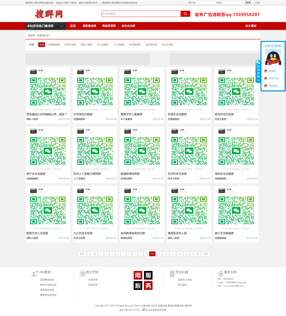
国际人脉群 (86, 44)
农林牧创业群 (47, 290)
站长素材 (251, 25)
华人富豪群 (103, 44)
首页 (73, 25)
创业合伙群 (128, 25)
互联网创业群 (47, 279)
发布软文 (273, 85)
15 (186, 253)
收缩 (258, 71)
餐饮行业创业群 (48, 284)
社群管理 (93, 279)
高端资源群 (109, 25)
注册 (257, 2)
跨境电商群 (135, 44)
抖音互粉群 (70, 44)
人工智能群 (119, 44)
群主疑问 (182, 284)
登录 (248, 2)
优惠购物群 (54, 44)
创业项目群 (151, 44)
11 (159, 253)
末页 (206, 253)
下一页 (195, 253)
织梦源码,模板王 (48, 13)
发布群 (272, 71)
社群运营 (93, 284)
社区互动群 (167, 44)
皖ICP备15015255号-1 (131, 310)
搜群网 (31, 35)
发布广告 (273, 78)
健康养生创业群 (48, 295)
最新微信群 (89, 25)
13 (173, 253)
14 (179, 253)
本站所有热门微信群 (40, 25)
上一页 (92, 253)
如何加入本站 (185, 279)
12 (166, 253)
